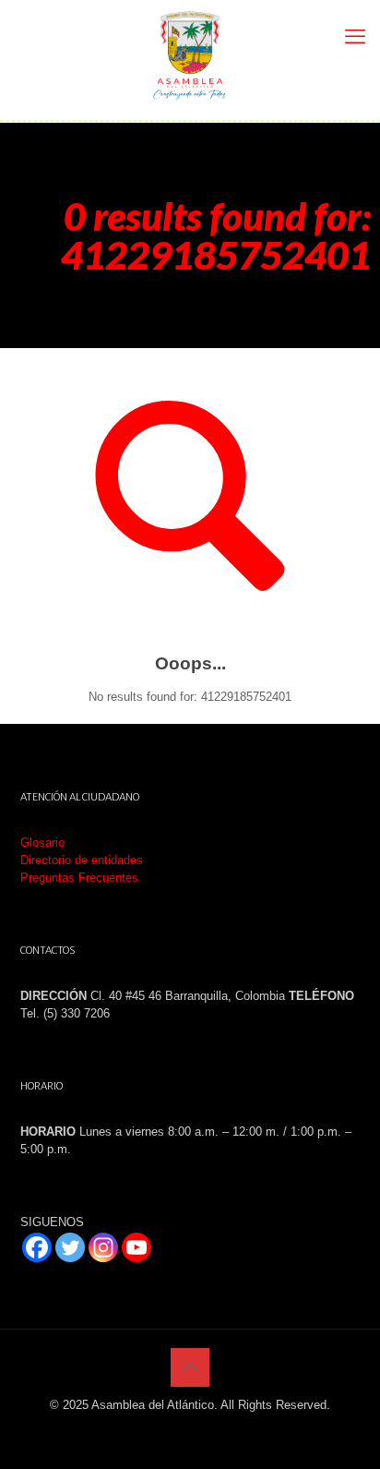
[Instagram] (103, 1247)
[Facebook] (37, 1247)
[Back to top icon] (190, 1367)
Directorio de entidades (81, 860)
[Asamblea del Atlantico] (190, 55)
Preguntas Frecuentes (79, 878)
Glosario (42, 842)
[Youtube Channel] (136, 1247)
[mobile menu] (355, 37)
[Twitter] (70, 1247)
